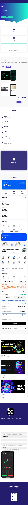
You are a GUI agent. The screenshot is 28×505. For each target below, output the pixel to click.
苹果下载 (4, 17)
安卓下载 (10, 17)
